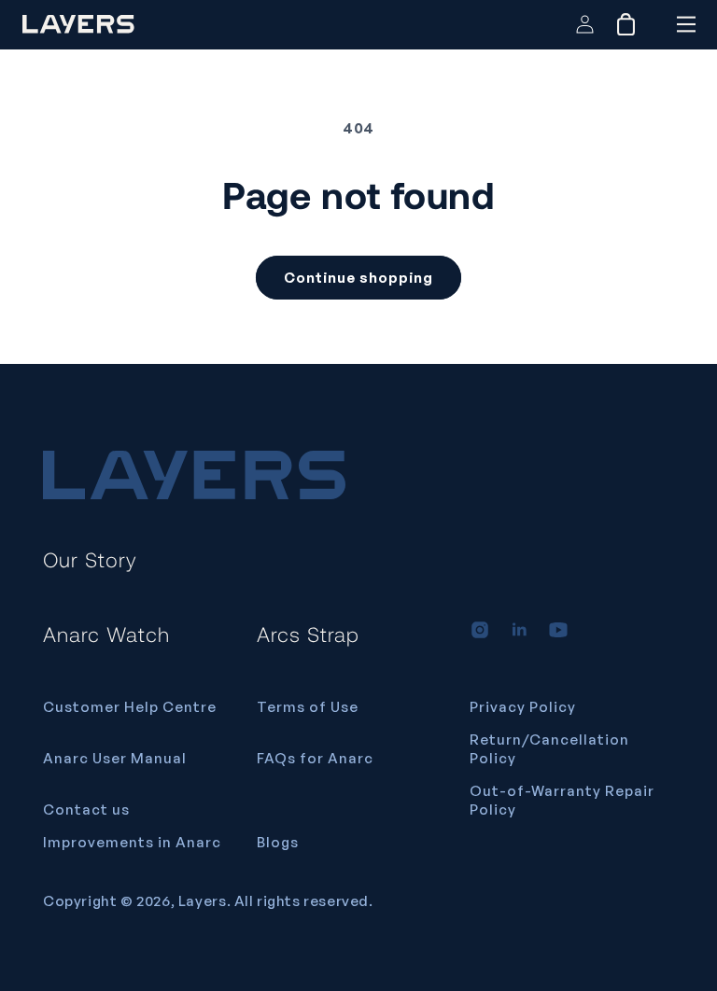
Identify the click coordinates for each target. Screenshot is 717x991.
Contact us (86, 809)
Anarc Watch (106, 633)
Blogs (278, 842)
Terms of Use (307, 707)
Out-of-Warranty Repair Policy (562, 800)
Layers (202, 901)
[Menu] (686, 24)
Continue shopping (358, 277)
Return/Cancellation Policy (549, 749)
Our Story (90, 559)
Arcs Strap (308, 633)
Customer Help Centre (130, 707)
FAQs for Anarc (315, 758)
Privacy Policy (523, 707)
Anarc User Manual (115, 758)
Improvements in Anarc (132, 842)
